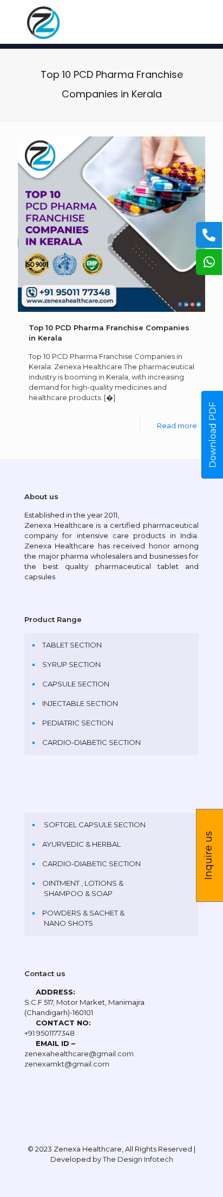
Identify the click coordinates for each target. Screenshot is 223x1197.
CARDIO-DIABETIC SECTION (91, 742)
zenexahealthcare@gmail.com (79, 1053)
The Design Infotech (138, 1159)
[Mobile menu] (208, 21)
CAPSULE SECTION (75, 683)
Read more (177, 425)
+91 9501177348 (49, 1033)
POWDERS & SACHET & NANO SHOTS (83, 917)
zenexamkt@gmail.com (66, 1063)
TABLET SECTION (72, 644)
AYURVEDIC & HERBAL (81, 844)
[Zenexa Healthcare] (111, 21)
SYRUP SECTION (71, 664)
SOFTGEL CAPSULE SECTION (94, 824)
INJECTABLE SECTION (80, 703)
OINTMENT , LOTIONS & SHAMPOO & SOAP (82, 888)
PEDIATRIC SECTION (77, 722)
